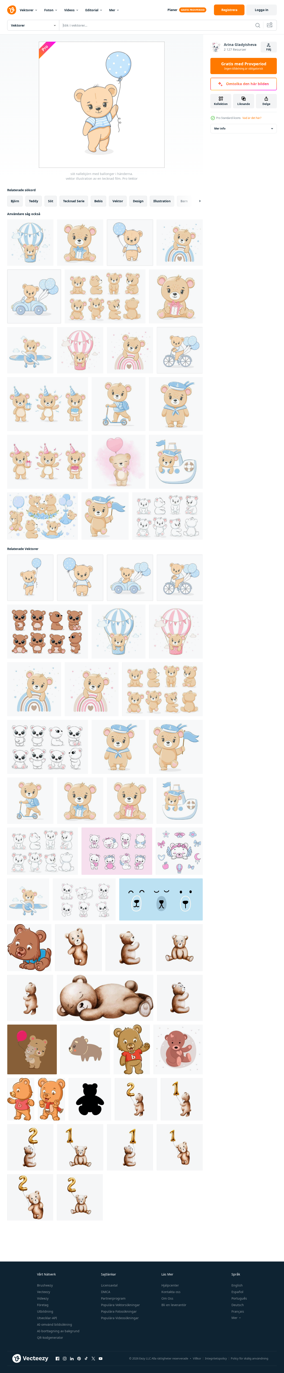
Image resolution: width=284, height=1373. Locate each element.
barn (184, 201)
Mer (112, 10)
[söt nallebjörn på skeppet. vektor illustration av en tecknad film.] (176, 462)
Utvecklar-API (47, 1318)
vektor (117, 201)
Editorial (91, 10)
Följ (268, 49)
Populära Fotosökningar (119, 1311)
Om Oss (167, 1298)
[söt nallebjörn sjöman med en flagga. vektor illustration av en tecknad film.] (105, 516)
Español (237, 1292)
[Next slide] (196, 201)
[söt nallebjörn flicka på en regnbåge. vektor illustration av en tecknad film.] (130, 350)
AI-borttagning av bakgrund (58, 1331)
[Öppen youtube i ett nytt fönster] (100, 1358)
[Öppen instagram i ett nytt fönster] (64, 1358)
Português (239, 1298)
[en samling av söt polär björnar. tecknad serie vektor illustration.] (47, 747)
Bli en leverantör (173, 1305)
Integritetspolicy (216, 1358)
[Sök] (257, 25)
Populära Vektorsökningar (120, 1305)
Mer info (219, 128)
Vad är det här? (251, 118)
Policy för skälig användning (249, 1358)
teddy (33, 201)
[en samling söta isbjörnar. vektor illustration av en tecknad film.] (167, 516)
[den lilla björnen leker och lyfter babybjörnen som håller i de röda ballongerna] (32, 1049)
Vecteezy (43, 1292)
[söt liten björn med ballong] (118, 462)
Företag (42, 1305)
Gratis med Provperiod (243, 66)
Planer (172, 10)
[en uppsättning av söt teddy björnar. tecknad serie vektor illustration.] (47, 632)
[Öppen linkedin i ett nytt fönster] (72, 1358)
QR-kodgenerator (50, 1337)
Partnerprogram (113, 1298)
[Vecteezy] (11, 9)
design (138, 201)
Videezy (42, 1298)
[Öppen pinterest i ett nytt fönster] (79, 1358)
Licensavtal (109, 1285)
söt (50, 201)
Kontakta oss (171, 1292)
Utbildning (45, 1311)
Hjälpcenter (170, 1285)
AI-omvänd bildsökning (54, 1324)
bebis (98, 201)
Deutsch (237, 1305)
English (237, 1285)
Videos (69, 10)
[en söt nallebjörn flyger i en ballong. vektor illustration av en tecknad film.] (30, 242)
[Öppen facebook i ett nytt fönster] (57, 1358)
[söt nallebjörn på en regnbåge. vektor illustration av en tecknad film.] (180, 242)
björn (15, 201)
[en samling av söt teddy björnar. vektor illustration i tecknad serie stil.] (84, 899)
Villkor (197, 1358)
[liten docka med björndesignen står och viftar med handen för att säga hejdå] (132, 1049)
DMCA (105, 1292)
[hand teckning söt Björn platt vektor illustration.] (85, 1049)
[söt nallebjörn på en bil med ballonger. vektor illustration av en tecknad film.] (34, 296)
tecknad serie (73, 201)
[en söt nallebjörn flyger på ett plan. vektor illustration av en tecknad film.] (30, 350)
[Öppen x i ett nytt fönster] (93, 1358)
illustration (162, 201)
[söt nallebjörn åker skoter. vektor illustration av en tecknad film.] (118, 404)
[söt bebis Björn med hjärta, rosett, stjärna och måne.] (116, 851)
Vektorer (26, 10)
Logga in (261, 10)
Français (237, 1311)
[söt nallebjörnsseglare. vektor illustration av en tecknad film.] (176, 404)
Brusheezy (45, 1285)
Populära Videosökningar (120, 1318)
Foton (48, 10)
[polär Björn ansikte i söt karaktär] (161, 899)
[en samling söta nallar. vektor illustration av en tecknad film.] (105, 296)
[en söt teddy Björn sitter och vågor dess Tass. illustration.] (178, 1049)
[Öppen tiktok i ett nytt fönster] (86, 1358)
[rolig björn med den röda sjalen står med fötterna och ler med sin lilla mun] (51, 1099)
